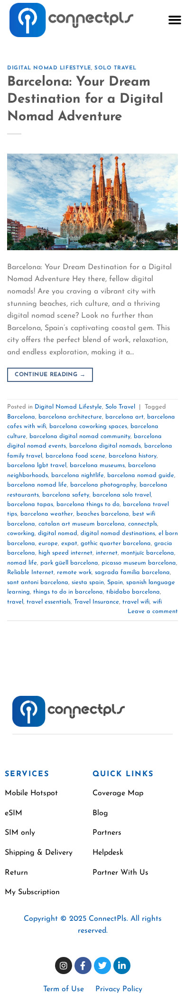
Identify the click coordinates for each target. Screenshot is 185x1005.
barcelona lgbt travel (36, 465)
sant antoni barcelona (37, 582)
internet (107, 553)
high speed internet (65, 553)
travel (15, 602)
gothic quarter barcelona (116, 543)
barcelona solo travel (121, 495)
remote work (74, 572)
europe (48, 543)
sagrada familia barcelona (132, 572)
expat (69, 543)
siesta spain (88, 582)
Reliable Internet (30, 572)
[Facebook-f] (83, 965)
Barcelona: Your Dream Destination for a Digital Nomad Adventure (85, 100)
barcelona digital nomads (105, 446)
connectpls (142, 524)
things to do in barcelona (68, 592)
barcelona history (133, 456)
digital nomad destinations (118, 533)
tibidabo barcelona (133, 592)
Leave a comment (153, 611)
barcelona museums (97, 465)
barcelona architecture (70, 417)
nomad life (22, 563)
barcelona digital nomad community (79, 436)
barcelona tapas (30, 504)
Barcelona (21, 417)
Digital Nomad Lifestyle (49, 68)
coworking (21, 533)
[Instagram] (63, 965)
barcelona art (124, 417)
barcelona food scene (75, 456)
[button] (174, 20)
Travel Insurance (96, 602)
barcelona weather (46, 514)
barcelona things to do (88, 504)
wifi (157, 602)
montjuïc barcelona (147, 553)
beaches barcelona (102, 514)
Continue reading (50, 375)
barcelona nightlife (77, 475)
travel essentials (49, 602)
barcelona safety (65, 495)
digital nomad (57, 533)
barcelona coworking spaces (88, 426)
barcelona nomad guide (140, 475)
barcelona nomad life (37, 485)
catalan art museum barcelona (81, 524)
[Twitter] (102, 965)
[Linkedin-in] (121, 965)
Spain (115, 582)
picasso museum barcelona (139, 563)
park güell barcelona (69, 563)
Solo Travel (115, 68)
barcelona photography (103, 485)
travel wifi (135, 602)
